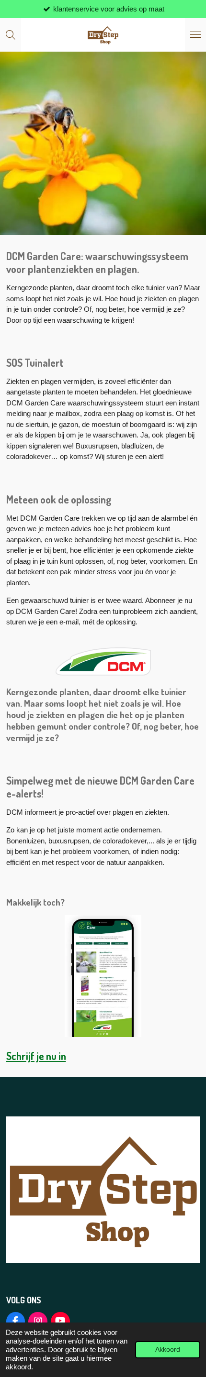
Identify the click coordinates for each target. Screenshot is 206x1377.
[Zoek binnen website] (10, 35)
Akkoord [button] (167, 1349)
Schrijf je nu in (36, 1055)
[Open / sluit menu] (195, 35)
